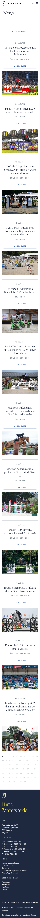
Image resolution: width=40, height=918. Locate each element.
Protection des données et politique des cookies (17, 908)
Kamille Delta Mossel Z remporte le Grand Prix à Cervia (20, 531)
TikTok (4, 890)
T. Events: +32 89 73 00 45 (13, 851)
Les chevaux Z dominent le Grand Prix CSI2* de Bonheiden (20, 290)
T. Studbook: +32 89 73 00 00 (14, 844)
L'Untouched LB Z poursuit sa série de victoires (20, 647)
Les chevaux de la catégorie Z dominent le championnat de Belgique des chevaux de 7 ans (20, 706)
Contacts (5, 868)
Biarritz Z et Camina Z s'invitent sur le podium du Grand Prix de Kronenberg (20, 350)
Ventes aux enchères (10, 863)
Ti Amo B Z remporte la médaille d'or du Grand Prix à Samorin (20, 589)
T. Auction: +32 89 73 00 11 (13, 846)
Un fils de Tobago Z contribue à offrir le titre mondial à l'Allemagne (20, 51)
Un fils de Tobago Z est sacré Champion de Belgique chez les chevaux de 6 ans (20, 170)
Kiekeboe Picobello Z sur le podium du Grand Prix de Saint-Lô (20, 472)
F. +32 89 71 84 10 (9, 854)
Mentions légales (29, 915)
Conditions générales (10, 915)
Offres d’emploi (8, 865)
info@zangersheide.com (11, 841)
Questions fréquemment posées (14, 871)
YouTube (5, 887)
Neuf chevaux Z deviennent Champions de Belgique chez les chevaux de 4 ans (20, 231)
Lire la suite (20, 66)
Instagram (6, 884)
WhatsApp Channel (9, 873)
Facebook (6, 882)
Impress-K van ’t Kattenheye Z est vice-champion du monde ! (20, 110)
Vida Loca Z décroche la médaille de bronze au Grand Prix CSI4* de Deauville (20, 411)
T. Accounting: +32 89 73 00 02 (15, 849)
